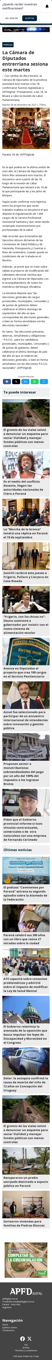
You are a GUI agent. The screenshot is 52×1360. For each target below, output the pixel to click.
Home (5, 1324)
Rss (26, 1344)
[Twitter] (29, 1338)
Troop (36, 1356)
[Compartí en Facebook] (7, 381)
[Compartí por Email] (25, 381)
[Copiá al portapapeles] (44, 381)
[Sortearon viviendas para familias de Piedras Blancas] (26, 1204)
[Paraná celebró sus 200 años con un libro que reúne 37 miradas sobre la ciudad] (26, 918)
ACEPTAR (29, 18)
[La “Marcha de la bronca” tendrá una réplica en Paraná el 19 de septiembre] (26, 512)
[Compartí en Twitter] (16, 381)
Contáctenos (8, 1330)
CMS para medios (21, 1356)
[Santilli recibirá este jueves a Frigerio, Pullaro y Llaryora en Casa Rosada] (26, 556)
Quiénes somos (9, 1327)
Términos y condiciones (26, 1350)
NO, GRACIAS (11, 18)
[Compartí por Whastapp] (35, 381)
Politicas (7, 44)
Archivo (26, 1347)
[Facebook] (22, 1338)
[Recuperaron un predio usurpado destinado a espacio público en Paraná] (26, 1161)
